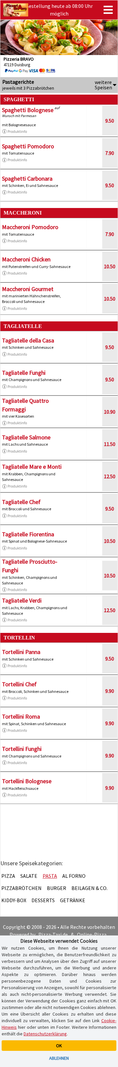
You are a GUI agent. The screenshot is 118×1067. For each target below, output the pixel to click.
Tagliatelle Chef (21, 502)
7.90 (109, 153)
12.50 (109, 476)
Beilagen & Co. (89, 888)
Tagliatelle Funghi (24, 372)
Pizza (8, 876)
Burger (56, 888)
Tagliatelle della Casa (28, 340)
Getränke (72, 900)
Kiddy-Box (13, 900)
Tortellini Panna (21, 652)
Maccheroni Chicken (26, 259)
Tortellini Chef (19, 684)
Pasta (50, 876)
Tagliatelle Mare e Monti (32, 466)
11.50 (109, 444)
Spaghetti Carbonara (27, 178)
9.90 (109, 691)
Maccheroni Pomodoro (30, 227)
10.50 (109, 266)
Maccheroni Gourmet (27, 289)
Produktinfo (17, 131)
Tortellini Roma (21, 716)
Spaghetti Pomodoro (28, 146)
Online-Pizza (92, 934)
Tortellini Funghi (22, 749)
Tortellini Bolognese (26, 781)
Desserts (43, 900)
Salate (28, 876)
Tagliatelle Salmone (26, 437)
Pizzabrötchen (21, 888)
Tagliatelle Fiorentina (28, 534)
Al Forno (74, 876)
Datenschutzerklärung (45, 1034)
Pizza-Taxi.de (53, 934)
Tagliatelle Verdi (22, 600)
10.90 (109, 411)
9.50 (109, 120)
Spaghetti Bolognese (27, 110)
